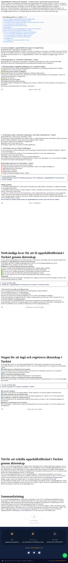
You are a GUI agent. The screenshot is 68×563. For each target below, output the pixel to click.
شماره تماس (55, 539)
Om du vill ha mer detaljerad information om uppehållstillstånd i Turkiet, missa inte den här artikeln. (30, 199)
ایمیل (12, 539)
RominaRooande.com (61, 560)
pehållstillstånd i (15, 499)
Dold (25, 17)
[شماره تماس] (55, 534)
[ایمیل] (12, 534)
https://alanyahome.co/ (28, 510)
